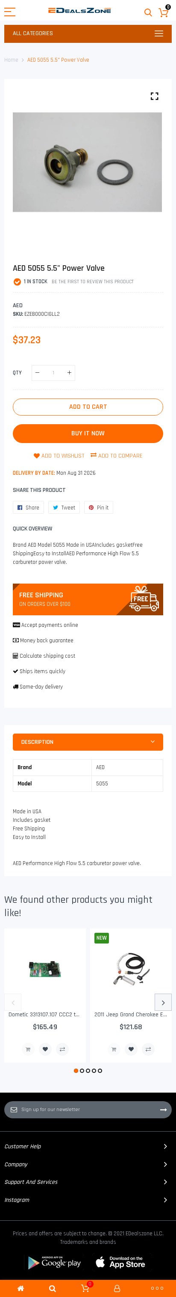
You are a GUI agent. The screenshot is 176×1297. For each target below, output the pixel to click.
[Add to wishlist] (45, 1049)
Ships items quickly (42, 671)
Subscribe (163, 1109)
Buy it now (88, 433)
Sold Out (28, 1049)
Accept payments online (49, 625)
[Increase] (69, 372)
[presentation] (12, 1002)
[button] (76, 1071)
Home (11, 60)
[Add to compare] (62, 1049)
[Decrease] (37, 372)
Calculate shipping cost (47, 656)
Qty (17, 372)
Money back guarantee (46, 640)
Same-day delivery (41, 686)
